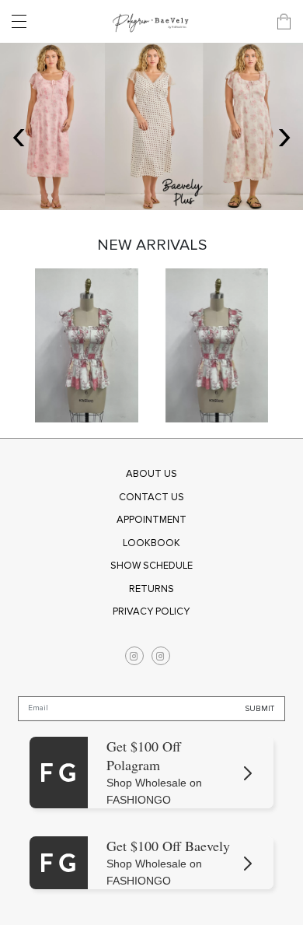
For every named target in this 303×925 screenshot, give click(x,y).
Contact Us (151, 497)
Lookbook (151, 543)
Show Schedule (151, 565)
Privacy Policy (151, 611)
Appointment (151, 519)
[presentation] (19, 134)
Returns (151, 589)
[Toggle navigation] (23, 21)
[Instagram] (134, 655)
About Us (151, 474)
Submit (260, 708)
